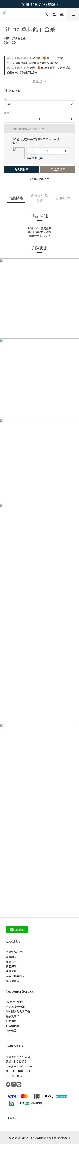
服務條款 (11, 1031)
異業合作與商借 (15, 976)
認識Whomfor (14, 952)
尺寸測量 (11, 1021)
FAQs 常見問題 (14, 1002)
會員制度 (11, 957)
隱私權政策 (12, 981)
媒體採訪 (11, 971)
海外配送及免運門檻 (18, 1011)
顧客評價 (11, 966)
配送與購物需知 (15, 1007)
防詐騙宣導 (12, 1026)
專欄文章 (11, 961)
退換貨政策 (12, 1016)
